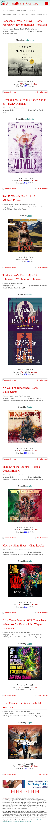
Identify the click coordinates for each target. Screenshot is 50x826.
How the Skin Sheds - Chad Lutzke (23, 545)
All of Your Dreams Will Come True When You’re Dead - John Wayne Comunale (24, 624)
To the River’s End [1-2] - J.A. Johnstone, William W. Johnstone (22, 277)
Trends (16, 821)
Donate (5, 821)
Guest (29, 216)
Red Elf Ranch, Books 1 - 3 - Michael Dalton (20, 198)
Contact (10, 821)
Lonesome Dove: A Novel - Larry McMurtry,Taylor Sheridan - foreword (25, 22)
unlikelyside (29, 119)
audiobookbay (38, 820)
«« (13, 791)
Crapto (29, 407)
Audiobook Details (10, 92)
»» (37, 791)
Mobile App (28, 821)
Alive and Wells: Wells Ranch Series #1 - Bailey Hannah (24, 101)
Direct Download (42, 92)
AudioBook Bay (22, 3)
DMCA (21, 821)
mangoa (29, 295)
